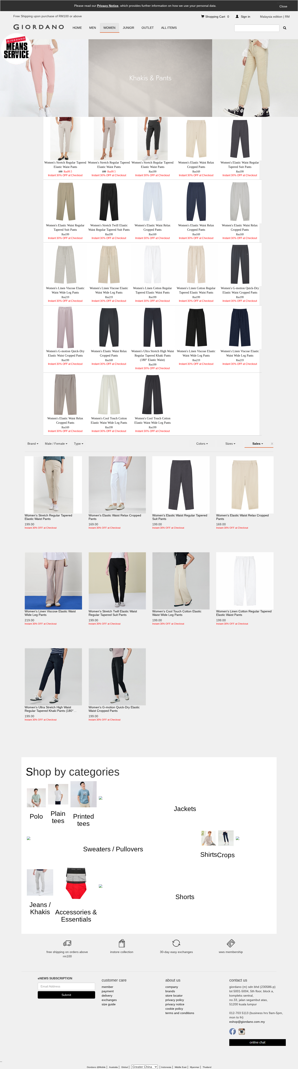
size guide (109, 1004)
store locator (174, 995)
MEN (92, 27)
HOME (77, 27)
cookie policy (174, 1008)
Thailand (207, 1067)
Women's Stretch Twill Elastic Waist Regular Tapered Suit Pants (113, 613)
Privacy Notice (107, 5)
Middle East (181, 1067)
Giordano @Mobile (96, 1067)
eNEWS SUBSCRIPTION (55, 978)
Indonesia (166, 1067)
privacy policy (174, 1000)
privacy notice (174, 1004)
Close (283, 6)
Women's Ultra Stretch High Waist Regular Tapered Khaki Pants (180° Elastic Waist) (49, 710)
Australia (113, 1067)
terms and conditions (179, 1013)
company (171, 987)
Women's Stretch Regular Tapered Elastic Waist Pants (48, 517)
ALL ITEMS (169, 27)
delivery (107, 995)
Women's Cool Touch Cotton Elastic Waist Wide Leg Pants (176, 613)
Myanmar (194, 1067)
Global (124, 1067)
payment (108, 991)
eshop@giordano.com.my (247, 1021)
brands (170, 991)
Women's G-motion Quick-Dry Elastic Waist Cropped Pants (114, 708)
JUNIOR (128, 27)
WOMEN (109, 27)
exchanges (109, 1000)
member (107, 987)
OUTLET (148, 27)
